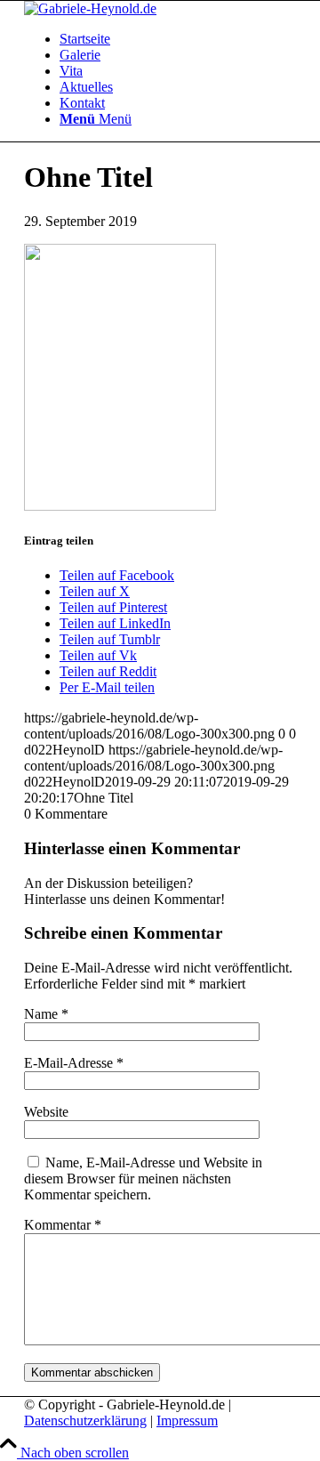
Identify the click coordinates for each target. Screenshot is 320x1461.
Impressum (187, 1420)
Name (46, 1013)
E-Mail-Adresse (74, 1062)
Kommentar (62, 1224)
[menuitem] (178, 39)
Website (46, 1111)
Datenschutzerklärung (85, 1420)
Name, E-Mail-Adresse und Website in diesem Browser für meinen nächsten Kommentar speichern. (143, 1178)
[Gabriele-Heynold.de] (90, 8)
